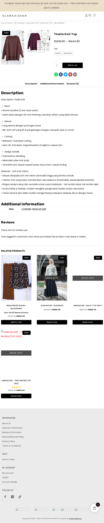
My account (8, 473)
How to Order (8, 459)
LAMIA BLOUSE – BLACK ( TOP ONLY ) (87, 305)
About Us (6, 423)
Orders (5, 477)
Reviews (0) (73, 83)
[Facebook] (61, 74)
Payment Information (12, 428)
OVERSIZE (26, 209)
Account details (9, 482)
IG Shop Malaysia (75, 518)
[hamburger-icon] (94, 15)
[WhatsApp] (56, 74)
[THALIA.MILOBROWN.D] (12, 47)
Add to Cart (16, 322)
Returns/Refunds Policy (13, 436)
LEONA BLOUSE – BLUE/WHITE (52, 305)
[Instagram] (12, 497)
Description (31, 83)
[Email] (75, 74)
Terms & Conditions (11, 445)
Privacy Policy (8, 441)
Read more (52, 322)
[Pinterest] (70, 74)
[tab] (31, 84)
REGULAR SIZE (39, 209)
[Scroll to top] (97, 516)
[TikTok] (20, 497)
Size (56, 49)
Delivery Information (11, 432)
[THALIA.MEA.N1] (38, 41)
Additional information (52, 83)
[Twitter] (66, 74)
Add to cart (72, 65)
